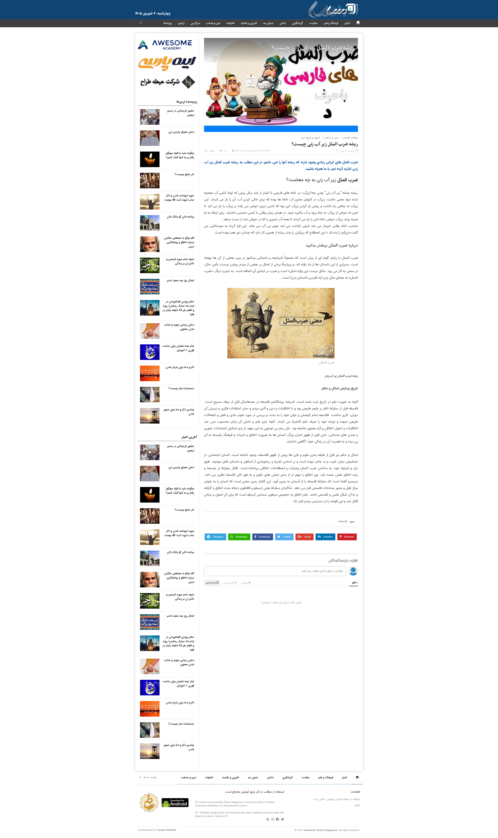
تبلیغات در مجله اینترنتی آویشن (343, 799)
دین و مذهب (213, 23)
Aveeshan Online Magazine (320, 830)
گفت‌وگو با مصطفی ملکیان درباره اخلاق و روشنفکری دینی (179, 242)
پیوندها (168, 23)
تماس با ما (319, 799)
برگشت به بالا (150, 777)
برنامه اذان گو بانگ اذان (180, 217)
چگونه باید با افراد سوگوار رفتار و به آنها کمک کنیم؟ (180, 155)
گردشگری (297, 23)
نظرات (212, 151)
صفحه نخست (350, 137)
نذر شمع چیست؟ (184, 174)
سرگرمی (195, 23)
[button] (140, 23)
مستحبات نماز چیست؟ (181, 388)
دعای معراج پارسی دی (181, 132)
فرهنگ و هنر (331, 23)
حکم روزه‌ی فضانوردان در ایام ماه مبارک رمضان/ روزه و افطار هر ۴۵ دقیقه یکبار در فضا (178, 308)
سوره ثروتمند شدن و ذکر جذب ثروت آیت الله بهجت (179, 197)
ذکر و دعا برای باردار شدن (180, 367)
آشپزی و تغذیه (249, 23)
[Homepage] (358, 23)
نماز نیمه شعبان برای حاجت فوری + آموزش (178, 348)
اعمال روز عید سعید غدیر (180, 280)
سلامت (313, 23)
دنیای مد (268, 23)
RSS (357, 806)
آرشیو (181, 23)
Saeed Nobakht (166, 830)
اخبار (347, 23)
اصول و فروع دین (310, 137)
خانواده (230, 23)
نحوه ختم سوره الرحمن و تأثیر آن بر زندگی (180, 261)
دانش (283, 23)
